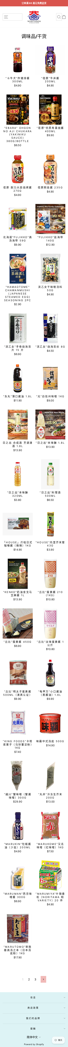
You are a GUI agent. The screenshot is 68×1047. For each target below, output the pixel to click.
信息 (33, 997)
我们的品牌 (33, 1018)
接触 (33, 1028)
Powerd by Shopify (34, 1044)
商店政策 (33, 1007)
